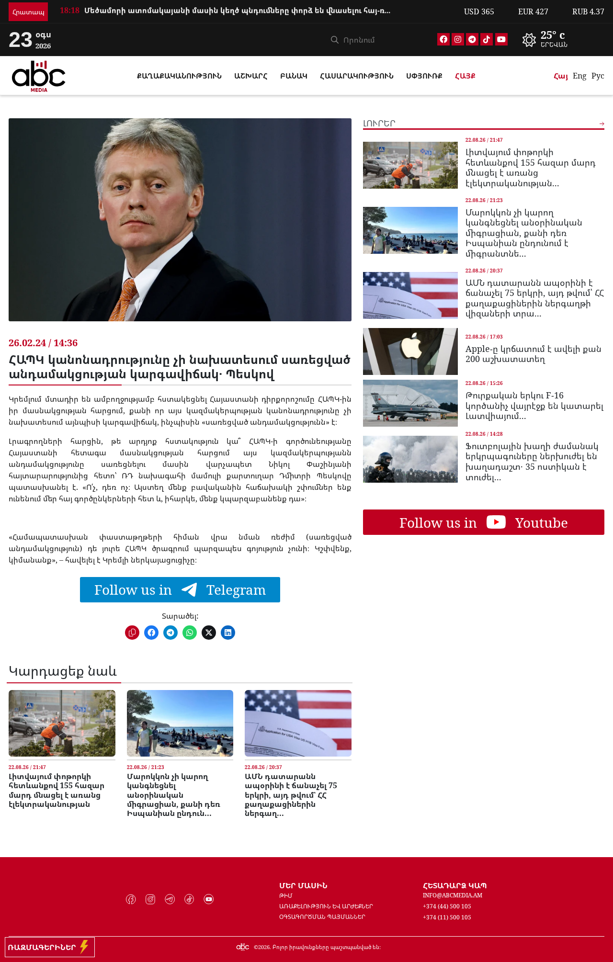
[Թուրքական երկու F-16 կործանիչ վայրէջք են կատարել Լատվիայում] (410, 403)
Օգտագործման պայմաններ (322, 917)
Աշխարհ (251, 75)
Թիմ (286, 896)
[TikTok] (486, 39)
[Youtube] (501, 39)
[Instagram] (458, 39)
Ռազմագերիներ (44, 947)
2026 (264, 947)
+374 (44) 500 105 (447, 906)
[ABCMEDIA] (39, 74)
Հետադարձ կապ (455, 885)
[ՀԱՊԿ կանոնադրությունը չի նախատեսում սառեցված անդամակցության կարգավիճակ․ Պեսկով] (180, 227)
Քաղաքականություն (179, 75)
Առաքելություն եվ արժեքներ (326, 906)
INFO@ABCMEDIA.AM (452, 895)
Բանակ (293, 75)
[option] (256, 15)
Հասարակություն (357, 75)
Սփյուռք (424, 75)
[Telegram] (472, 39)
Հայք (465, 75)
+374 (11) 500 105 (447, 917)
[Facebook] (443, 39)
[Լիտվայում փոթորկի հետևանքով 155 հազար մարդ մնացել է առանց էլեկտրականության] (62, 723)
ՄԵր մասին (303, 885)
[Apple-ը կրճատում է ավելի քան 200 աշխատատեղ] (410, 351)
